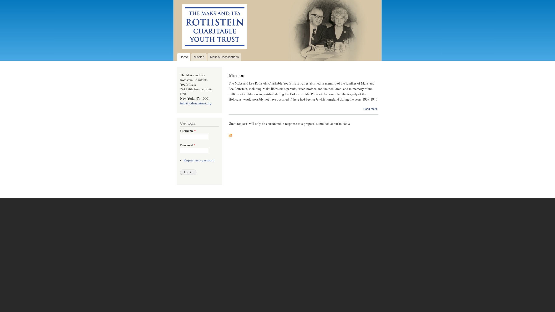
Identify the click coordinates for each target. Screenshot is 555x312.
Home (184, 56)
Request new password (199, 160)
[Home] (211, 26)
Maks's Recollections (224, 56)
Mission (199, 56)
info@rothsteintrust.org (195, 103)
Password (187, 145)
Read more (370, 109)
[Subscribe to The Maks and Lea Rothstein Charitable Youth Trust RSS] (230, 134)
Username (188, 131)
